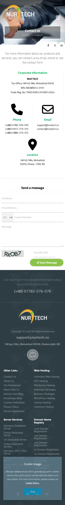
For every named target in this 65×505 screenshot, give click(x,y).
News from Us (11, 389)
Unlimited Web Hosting (47, 376)
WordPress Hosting (44, 398)
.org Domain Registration (40, 444)
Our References (12, 385)
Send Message (48, 263)
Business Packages (44, 394)
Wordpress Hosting (44, 385)
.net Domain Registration (40, 437)
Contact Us (10, 376)
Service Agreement (14, 411)
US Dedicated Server (15, 439)
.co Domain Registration (47, 454)
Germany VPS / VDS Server (15, 452)
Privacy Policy (11, 407)
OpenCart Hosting (44, 407)
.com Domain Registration (41, 430)
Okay (32, 491)
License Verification (14, 402)
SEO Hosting (41, 381)
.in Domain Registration (46, 449)
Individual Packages (45, 389)
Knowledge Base (13, 398)
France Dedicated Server (13, 434)
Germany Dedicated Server (15, 427)
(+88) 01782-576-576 (32, 291)
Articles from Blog (13, 394)
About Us (9, 381)
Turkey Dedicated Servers (13, 445)
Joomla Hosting (42, 402)
